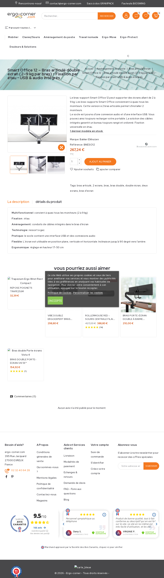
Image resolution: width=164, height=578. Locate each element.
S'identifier (97, 462)
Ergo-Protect (129, 37)
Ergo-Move (109, 37)
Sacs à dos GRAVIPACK (100, 3)
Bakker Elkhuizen (89, 139)
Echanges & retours (70, 474)
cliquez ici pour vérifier (111, 547)
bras (106, 185)
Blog (66, 499)
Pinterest (13, 477)
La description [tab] (18, 202)
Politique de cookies (59, 292)
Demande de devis (75, 483)
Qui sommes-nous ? (48, 469)
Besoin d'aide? (14, 445)
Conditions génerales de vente (44, 457)
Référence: (76, 144)
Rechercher (106, 16)
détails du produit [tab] (49, 202)
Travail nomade (88, 37)
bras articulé (84, 185)
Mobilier (13, 37)
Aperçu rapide (152, 289)
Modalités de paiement (71, 464)
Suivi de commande (97, 454)
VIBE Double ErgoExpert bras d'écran (59, 319)
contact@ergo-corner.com (65, 3)
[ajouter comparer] (39, 282)
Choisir (25, 302)
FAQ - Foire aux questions (73, 491)
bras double (117, 185)
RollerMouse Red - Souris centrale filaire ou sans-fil (100, 319)
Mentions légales (47, 477)
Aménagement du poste (59, 37)
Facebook (7, 477)
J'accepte (55, 300)
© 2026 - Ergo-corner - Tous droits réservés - (82, 573)
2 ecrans (98, 185)
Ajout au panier (100, 161)
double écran (133, 185)
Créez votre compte (98, 471)
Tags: (73, 185)
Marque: (74, 139)
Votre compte (100, 445)
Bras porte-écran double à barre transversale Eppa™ (136, 319)
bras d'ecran (86, 190)
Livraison (69, 455)
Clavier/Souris (31, 37)
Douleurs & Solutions (23, 46)
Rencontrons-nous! (30, 3)
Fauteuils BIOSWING (133, 3)
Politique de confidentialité (45, 486)
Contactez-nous (47, 494)
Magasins (42, 500)
